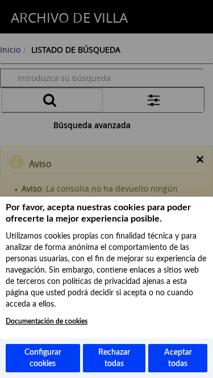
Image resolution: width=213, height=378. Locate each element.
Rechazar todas (114, 358)
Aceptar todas (178, 358)
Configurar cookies (42, 358)
